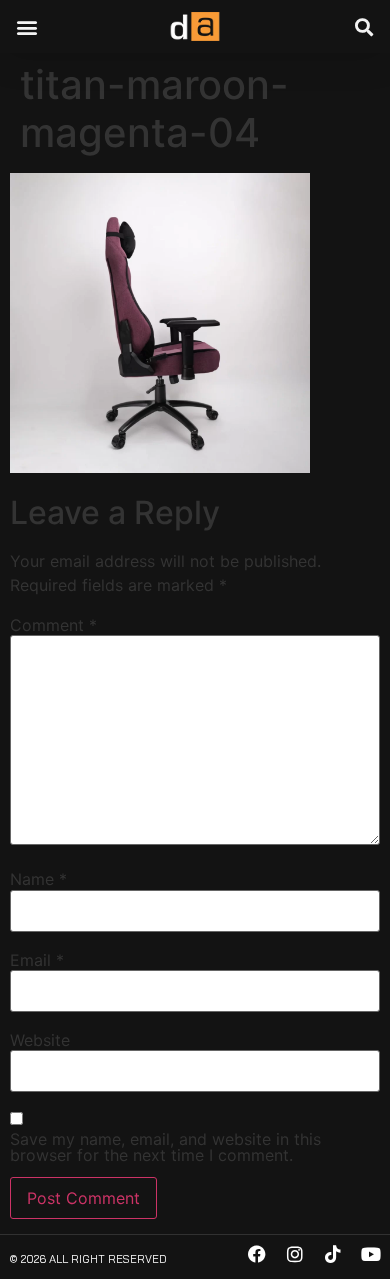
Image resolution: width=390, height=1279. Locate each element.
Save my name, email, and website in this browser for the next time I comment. (165, 1147)
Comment (53, 625)
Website (40, 1040)
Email (37, 960)
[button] (26, 26)
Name (38, 879)
